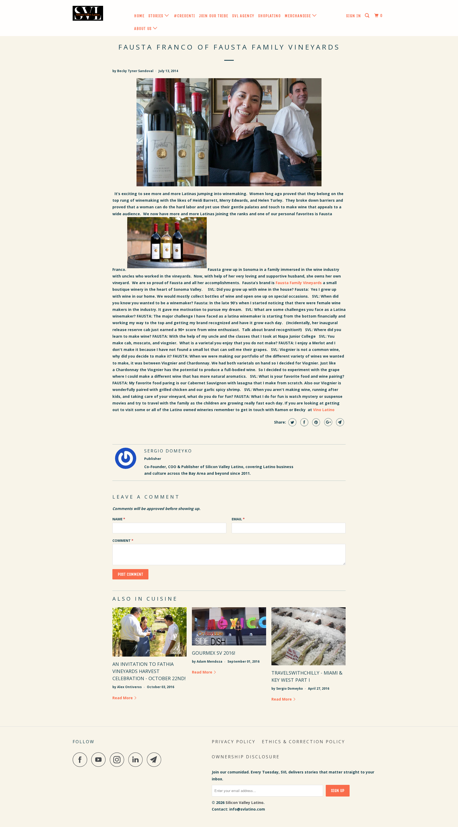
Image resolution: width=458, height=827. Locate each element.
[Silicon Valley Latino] (100, 14)
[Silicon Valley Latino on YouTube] (100, 759)
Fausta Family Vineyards (299, 282)
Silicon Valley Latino (244, 802)
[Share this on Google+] (327, 422)
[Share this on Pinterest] (315, 422)
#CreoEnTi (184, 15)
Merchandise (298, 15)
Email (238, 519)
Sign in (353, 15)
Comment (122, 540)
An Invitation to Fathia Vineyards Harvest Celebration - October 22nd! (149, 671)
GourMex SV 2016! (213, 653)
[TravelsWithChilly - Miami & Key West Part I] (308, 636)
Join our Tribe (213, 15)
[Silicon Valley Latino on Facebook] (81, 759)
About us (143, 28)
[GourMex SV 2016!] (229, 626)
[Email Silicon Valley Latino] (155, 759)
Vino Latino (323, 409)
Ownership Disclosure (246, 757)
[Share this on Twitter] (291, 422)
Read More (123, 697)
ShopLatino (269, 15)
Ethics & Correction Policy (303, 742)
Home (139, 15)
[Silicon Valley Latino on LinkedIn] (137, 759)
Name (118, 519)
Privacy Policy (234, 742)
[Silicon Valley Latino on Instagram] (118, 759)
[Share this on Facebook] (303, 422)
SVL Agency (243, 15)
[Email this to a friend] (339, 422)
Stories (156, 15)
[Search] (367, 16)
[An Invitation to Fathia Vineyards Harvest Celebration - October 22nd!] (149, 632)
